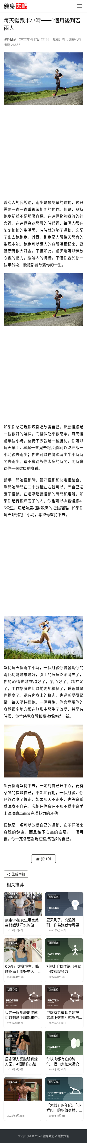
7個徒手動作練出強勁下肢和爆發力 (63, 969)
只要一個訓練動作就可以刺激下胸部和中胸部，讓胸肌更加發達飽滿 (21, 1015)
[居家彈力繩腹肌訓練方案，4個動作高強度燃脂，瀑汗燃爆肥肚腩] (23, 1043)
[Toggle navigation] (79, 6)
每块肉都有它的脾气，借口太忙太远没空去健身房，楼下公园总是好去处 (62, 1062)
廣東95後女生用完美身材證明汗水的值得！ (22, 923)
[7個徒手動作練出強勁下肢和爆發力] (64, 950)
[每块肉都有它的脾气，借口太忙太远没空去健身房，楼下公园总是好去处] (64, 1043)
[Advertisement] (43, 153)
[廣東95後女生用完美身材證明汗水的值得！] (23, 904)
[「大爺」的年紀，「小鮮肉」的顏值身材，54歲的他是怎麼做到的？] (64, 1089)
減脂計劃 (58, 39)
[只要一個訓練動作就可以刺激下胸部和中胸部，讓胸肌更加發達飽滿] (23, 997)
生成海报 (18, 874)
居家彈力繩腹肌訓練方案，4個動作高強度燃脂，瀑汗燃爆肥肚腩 (22, 1062)
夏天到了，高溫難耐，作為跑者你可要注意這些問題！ (62, 923)
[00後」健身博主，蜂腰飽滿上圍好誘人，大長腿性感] (23, 950)
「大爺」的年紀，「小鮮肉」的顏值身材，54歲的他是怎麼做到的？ (63, 1108)
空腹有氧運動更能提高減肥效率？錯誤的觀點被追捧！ (62, 1015)
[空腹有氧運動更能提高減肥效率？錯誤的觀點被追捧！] (64, 997)
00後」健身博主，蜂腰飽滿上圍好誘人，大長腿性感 (22, 969)
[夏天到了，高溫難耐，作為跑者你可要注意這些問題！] (64, 904)
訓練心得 (75, 39)
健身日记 (10, 39)
